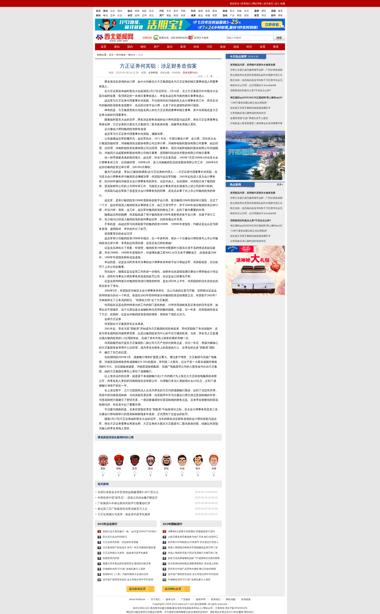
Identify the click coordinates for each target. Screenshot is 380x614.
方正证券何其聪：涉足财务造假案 (120, 542)
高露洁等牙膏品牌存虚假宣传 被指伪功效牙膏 (127, 563)
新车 (176, 11)
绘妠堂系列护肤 (111, 558)
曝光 (105, 15)
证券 (112, 15)
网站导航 (257, 3)
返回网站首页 (173, 588)
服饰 (200, 11)
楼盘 (168, 15)
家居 (176, 15)
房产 (161, 15)
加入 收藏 (280, 3)
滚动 (105, 11)
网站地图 (231, 599)
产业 (232, 15)
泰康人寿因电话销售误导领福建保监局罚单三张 (193, 547)
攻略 (239, 11)
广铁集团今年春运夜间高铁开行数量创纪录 (124, 503)
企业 (119, 15)
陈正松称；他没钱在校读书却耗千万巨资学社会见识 (257, 80)
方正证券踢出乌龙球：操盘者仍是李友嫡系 (124, 514)
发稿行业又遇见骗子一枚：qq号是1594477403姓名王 (129, 531)
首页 (98, 11)
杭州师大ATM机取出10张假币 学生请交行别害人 (193, 542)
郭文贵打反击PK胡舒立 (115, 536)
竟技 (246, 15)
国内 (119, 11)
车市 (168, 11)
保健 (207, 15)
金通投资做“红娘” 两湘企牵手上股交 (249, 118)
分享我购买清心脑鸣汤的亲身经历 (248, 113)
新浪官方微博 (201, 37)
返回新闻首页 (137, 588)
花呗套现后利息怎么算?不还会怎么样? (250, 90)
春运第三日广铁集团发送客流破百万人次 (122, 508)
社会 (112, 11)
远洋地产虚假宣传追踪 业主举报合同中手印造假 (128, 579)
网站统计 (249, 612)
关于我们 (155, 599)
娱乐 (130, 11)
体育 (130, 15)
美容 (207, 11)
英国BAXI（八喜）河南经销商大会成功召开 (125, 574)
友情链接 (246, 599)
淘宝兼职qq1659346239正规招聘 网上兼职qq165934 (258, 97)
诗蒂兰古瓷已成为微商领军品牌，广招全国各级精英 (257, 69)
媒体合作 (170, 599)
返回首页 (234, 3)
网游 (239, 15)
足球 (144, 15)
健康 (193, 15)
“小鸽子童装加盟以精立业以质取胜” (248, 102)
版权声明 (200, 599)
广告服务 (185, 599)
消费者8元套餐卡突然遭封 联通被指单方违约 (191, 531)
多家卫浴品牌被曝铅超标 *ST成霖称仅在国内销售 (194, 558)
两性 (263, 11)
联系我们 (246, 3)
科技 (196, 46)
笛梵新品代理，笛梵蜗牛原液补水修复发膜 (252, 64)
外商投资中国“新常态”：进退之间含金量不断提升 (128, 497)
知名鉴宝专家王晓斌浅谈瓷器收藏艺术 (250, 107)
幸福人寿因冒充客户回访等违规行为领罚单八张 (193, 552)
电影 (144, 11)
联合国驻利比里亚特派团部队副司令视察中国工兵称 (257, 75)
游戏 (225, 15)
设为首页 (268, 3)
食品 (200, 15)
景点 (232, 11)
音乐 (151, 11)
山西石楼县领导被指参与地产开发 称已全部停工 (193, 536)
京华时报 (153, 72)
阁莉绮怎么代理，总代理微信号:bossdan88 (253, 85)
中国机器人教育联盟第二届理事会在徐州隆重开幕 (256, 123)
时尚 (193, 11)
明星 (137, 11)
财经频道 (121, 54)
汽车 (161, 11)
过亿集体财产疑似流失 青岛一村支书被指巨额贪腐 (129, 547)
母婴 (214, 15)
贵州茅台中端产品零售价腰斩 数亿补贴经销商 (192, 568)
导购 (183, 11)
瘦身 (214, 11)
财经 (98, 15)
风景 (183, 15)
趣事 (256, 11)
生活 (246, 11)
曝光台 (131, 54)
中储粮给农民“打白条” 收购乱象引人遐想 (124, 568)
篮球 (137, 15)
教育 (256, 15)
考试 (263, 15)
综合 (151, 15)
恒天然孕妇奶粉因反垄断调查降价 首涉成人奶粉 (193, 563)
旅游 (225, 11)
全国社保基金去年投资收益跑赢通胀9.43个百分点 (128, 492)
